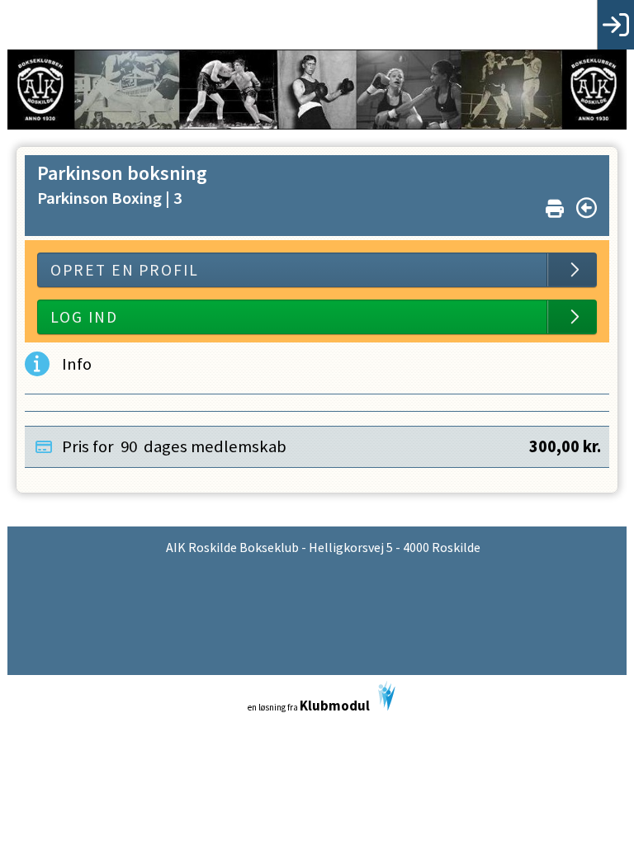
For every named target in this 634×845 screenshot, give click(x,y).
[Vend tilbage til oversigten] (586, 208)
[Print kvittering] (555, 205)
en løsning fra (309, 705)
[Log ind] (615, 25)
